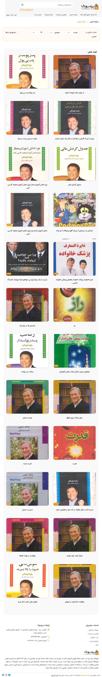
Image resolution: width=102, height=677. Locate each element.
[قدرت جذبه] (27, 468)
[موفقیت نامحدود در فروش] (74, 606)
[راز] (74, 330)
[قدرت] (74, 468)
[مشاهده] (87, 68)
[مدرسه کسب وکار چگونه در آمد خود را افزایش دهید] (74, 514)
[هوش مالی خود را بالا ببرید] (27, 606)
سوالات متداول (94, 630)
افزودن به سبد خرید (75, 207)
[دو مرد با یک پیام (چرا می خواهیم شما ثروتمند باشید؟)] (27, 284)
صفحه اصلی (94, 21)
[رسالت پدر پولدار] (27, 376)
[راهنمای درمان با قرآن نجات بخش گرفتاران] (74, 376)
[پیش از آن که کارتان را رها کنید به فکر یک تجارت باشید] (74, 143)
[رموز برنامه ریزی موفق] (74, 422)
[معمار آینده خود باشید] (74, 560)
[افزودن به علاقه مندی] (75, 68)
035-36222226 (32, 640)
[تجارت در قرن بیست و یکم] (27, 143)
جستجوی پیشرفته (26, 9)
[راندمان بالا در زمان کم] (27, 330)
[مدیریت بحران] (27, 514)
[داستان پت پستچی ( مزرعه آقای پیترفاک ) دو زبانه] (74, 235)
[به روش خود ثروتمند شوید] (74, 97)
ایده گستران (54, 675)
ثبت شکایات (94, 637)
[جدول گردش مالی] (74, 189)
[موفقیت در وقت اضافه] (27, 560)
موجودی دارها (11, 32)
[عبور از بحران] (27, 422)
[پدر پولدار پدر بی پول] (27, 97)
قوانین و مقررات (93, 633)
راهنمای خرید (94, 641)
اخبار (97, 645)
